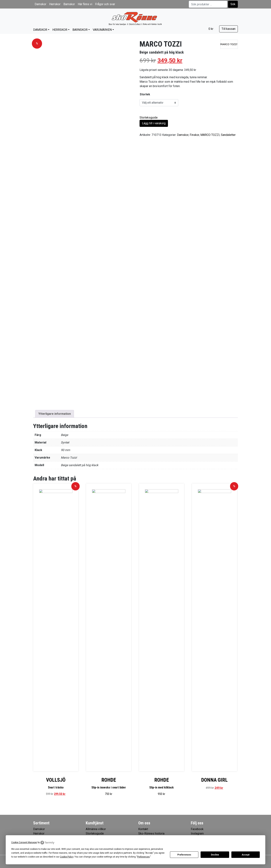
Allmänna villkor (96, 829)
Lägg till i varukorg (154, 123)
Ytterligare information (54, 413)
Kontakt (143, 829)
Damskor (40, 4)
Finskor (194, 135)
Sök (232, 4)
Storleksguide (149, 117)
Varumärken (102, 29)
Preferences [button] (143, 856)
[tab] (54, 414)
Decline (215, 854)
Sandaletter (228, 135)
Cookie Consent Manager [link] (24, 842)
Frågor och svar (105, 4)
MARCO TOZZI (210, 135)
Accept (245, 854)
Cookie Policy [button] (66, 856)
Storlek (145, 94)
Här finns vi (85, 4)
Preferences (184, 854)
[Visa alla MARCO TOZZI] (229, 44)
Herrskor (54, 4)
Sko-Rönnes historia (151, 833)
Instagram (197, 833)
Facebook (197, 829)
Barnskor (69, 4)
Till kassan (228, 29)
